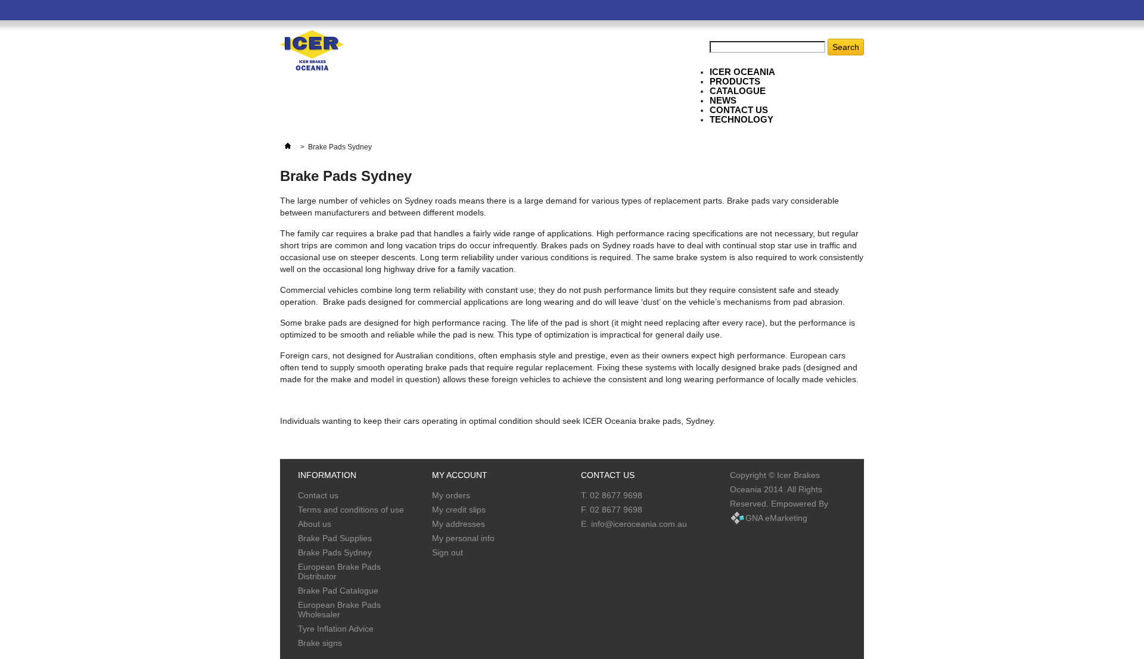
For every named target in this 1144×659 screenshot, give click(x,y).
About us (314, 524)
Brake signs (320, 643)
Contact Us (739, 110)
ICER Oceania (742, 72)
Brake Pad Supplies (335, 538)
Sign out (447, 552)
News (723, 100)
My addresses (458, 524)
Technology (741, 119)
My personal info (463, 538)
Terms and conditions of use (351, 509)
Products (735, 81)
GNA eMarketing (776, 518)
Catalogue (738, 91)
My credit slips (459, 509)
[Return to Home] (288, 147)
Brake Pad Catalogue (338, 590)
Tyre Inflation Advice (336, 628)
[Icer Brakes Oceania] (312, 51)
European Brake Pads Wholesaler (339, 609)
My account (459, 475)
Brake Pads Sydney (335, 552)
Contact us (318, 495)
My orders (451, 495)
